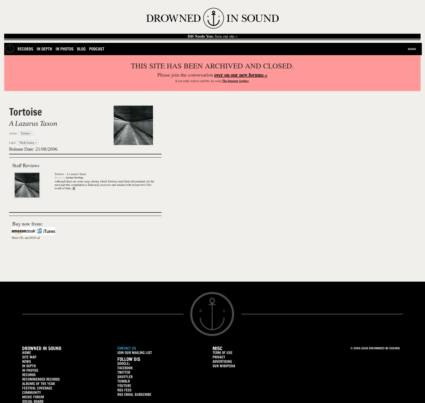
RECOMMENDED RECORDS (41, 379)
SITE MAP (29, 357)
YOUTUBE (124, 385)
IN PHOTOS (30, 370)
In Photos (65, 49)
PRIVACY (218, 357)
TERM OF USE (222, 352)
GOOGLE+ (123, 363)
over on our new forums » (240, 74)
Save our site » (212, 36)
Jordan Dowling (74, 177)
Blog (81, 49)
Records (25, 49)
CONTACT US (126, 348)
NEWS (26, 361)
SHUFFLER (125, 376)
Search (412, 49)
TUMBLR (123, 381)
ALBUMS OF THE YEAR (38, 383)
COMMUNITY (31, 392)
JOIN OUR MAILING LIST (134, 352)
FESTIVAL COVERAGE (37, 388)
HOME (26, 352)
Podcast (96, 49)
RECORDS (29, 374)
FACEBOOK (125, 368)
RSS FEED (124, 390)
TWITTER (123, 372)
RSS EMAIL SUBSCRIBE (134, 394)
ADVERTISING (222, 361)
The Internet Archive (235, 81)
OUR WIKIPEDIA (223, 366)
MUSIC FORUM (33, 397)
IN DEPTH (29, 366)
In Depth (44, 49)
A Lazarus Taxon (33, 123)
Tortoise (25, 112)
